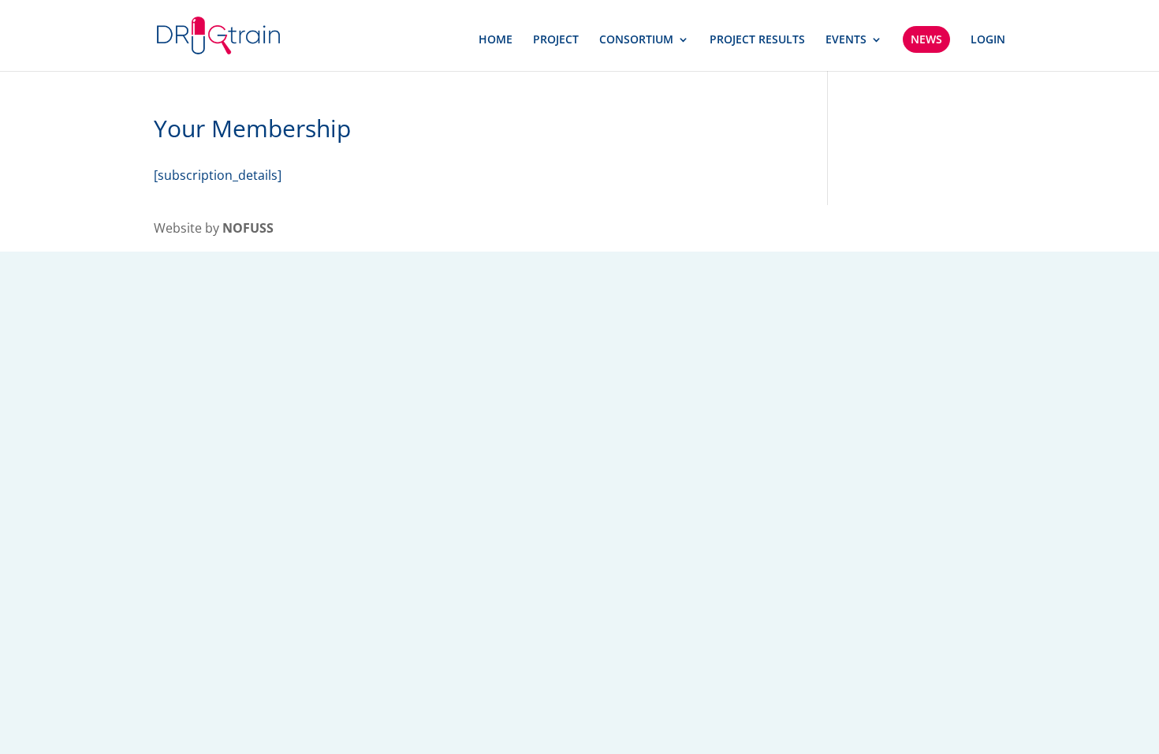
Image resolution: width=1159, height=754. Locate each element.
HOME (495, 40)
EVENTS (845, 40)
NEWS (926, 39)
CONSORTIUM (636, 40)
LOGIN (988, 40)
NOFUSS (248, 228)
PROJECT (556, 40)
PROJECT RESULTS (757, 40)
